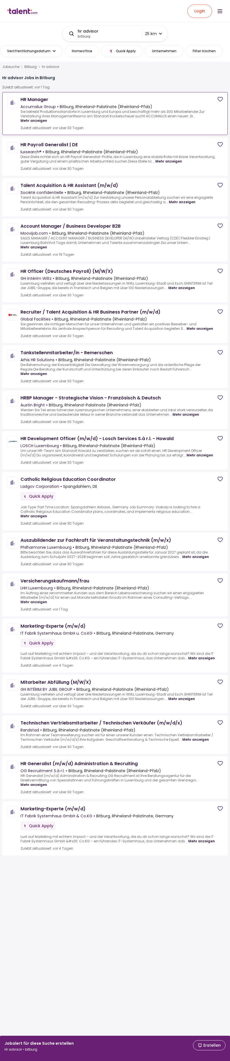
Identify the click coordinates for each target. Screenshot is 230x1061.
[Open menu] (220, 11)
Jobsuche (10, 66)
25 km (151, 33)
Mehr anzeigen (33, 120)
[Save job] (220, 99)
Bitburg (30, 66)
